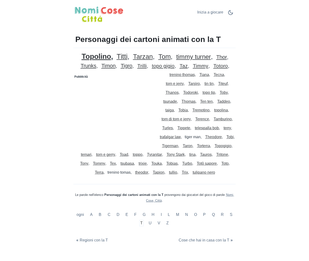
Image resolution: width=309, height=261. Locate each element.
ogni (81, 215)
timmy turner (193, 56)
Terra (99, 172)
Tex (113, 163)
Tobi (230, 137)
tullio (173, 172)
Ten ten (206, 101)
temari (86, 154)
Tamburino (223, 119)
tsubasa (127, 163)
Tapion (158, 172)
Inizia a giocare (210, 12)
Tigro (126, 66)
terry (227, 128)
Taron (187, 146)
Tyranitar (154, 154)
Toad (124, 154)
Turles (167, 128)
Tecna (219, 75)
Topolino (96, 56)
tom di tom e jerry (176, 119)
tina (192, 154)
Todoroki (190, 92)
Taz (184, 66)
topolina (221, 110)
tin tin (209, 84)
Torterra (203, 146)
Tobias (172, 163)
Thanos (172, 92)
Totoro (220, 66)
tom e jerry (175, 84)
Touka (156, 163)
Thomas (189, 101)
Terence (202, 119)
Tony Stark (176, 154)
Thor (221, 57)
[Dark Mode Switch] (230, 14)
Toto (225, 163)
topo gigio (163, 66)
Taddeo (223, 101)
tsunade (170, 101)
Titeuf (223, 84)
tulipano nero (204, 172)
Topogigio (223, 146)
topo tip (209, 92)
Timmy (200, 66)
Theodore (213, 137)
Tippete (183, 128)
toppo (137, 154)
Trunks (88, 66)
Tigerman (170, 146)
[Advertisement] (114, 111)
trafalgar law (170, 137)
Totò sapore (207, 163)
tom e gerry (105, 154)
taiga (169, 110)
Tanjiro (194, 84)
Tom (164, 56)
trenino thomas (182, 75)
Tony (84, 163)
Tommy (99, 163)
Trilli (142, 66)
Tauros (206, 154)
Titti (122, 56)
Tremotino (201, 110)
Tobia (183, 110)
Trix (185, 172)
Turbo (187, 163)
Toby (224, 92)
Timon (108, 66)
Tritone (222, 154)
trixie (143, 163)
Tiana (204, 75)
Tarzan (143, 56)
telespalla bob (207, 128)
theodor (141, 172)
